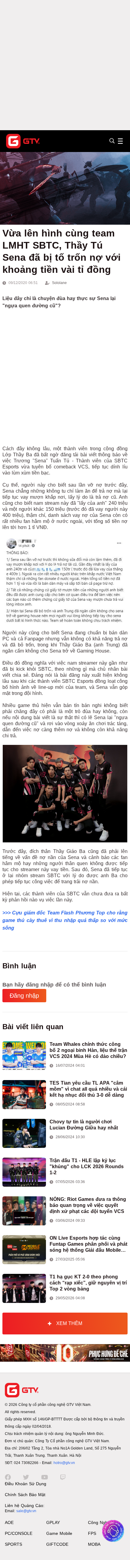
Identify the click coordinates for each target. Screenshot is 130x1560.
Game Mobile (59, 1533)
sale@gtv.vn (26, 1511)
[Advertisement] (65, 65)
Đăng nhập (24, 995)
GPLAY (53, 1522)
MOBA (94, 1544)
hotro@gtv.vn (64, 1463)
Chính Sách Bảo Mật (25, 1494)
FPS (92, 1533)
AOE (9, 1522)
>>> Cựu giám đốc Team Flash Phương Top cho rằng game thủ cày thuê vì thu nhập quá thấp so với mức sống (65, 920)
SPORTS (13, 1544)
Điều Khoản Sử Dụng (25, 1483)
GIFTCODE (57, 1544)
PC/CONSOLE (18, 1533)
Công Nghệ (99, 1522)
